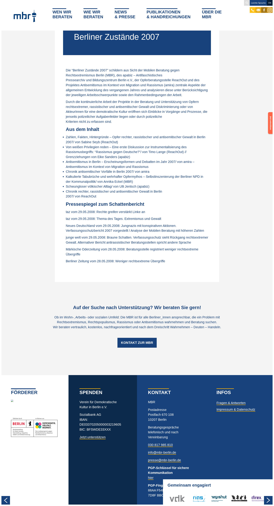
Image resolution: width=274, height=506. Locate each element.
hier (151, 478)
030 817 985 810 (160, 445)
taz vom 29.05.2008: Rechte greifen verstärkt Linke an (105, 212)
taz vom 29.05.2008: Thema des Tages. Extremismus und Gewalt (113, 219)
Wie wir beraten (93, 14)
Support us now (270, 121)
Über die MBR (212, 14)
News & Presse (125, 14)
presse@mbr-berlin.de (164, 460)
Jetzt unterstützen (92, 437)
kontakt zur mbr (137, 343)
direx (255, 498)
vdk (172, 498)
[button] (247, 3)
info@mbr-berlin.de (162, 452)
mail (258, 8)
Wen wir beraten (62, 14)
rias (192, 498)
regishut (217, 498)
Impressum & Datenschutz (235, 409)
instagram (270, 8)
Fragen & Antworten (231, 403)
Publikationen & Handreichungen (169, 14)
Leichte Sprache (258, 3)
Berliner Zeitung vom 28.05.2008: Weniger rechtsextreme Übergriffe (115, 261)
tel (253, 8)
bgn (234, 498)
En (269, 3)
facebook (264, 8)
